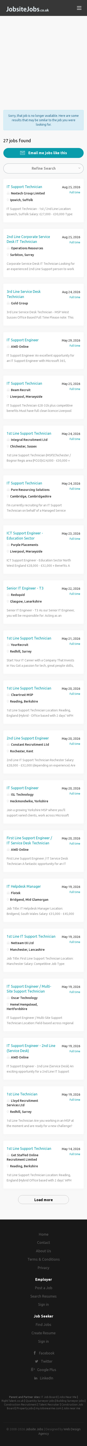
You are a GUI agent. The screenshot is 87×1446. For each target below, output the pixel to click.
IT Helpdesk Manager (24, 886)
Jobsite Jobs (34, 1429)
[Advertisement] (43, 59)
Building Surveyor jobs (70, 1400)
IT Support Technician (24, 187)
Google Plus (46, 1370)
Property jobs (25, 1408)
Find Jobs (43, 1325)
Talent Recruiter (49, 1404)
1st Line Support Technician (29, 433)
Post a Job (43, 1288)
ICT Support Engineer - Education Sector (25, 535)
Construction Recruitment (20, 1404)
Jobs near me (71, 1408)
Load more (43, 1200)
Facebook (46, 1353)
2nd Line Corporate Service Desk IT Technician (28, 239)
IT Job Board (49, 1397)
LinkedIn (46, 1378)
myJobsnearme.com (48, 1408)
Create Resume (43, 1333)
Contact (43, 1242)
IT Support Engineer (23, 340)
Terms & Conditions (43, 1259)
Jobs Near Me (68, 1397)
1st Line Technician (22, 1094)
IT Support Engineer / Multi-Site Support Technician (29, 988)
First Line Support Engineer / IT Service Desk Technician (29, 840)
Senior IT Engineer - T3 (25, 588)
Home (43, 1234)
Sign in (43, 1304)
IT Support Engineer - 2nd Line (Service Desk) (31, 1048)
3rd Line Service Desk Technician (24, 294)
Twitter (46, 1361)
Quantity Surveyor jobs (40, 1400)
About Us (43, 1251)
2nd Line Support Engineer (28, 738)
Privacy (43, 1268)
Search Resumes (43, 1296)
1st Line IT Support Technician (31, 936)
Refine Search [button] (44, 168)
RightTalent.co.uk (13, 1400)
